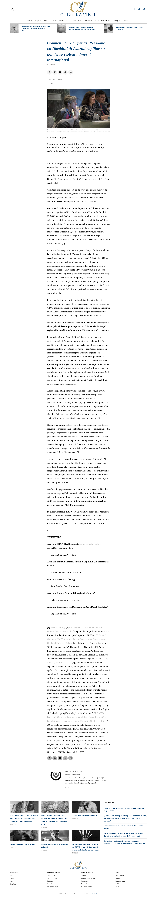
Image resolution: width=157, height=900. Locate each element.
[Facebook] (134, 9)
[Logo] (78, 9)
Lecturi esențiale (120, 875)
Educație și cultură (120, 881)
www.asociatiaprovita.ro (90, 544)
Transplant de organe (52, 887)
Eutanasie (49, 884)
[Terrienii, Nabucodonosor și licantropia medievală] (55, 835)
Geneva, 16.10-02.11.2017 (59, 662)
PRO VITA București (54, 80)
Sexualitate (84, 875)
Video (117, 887)
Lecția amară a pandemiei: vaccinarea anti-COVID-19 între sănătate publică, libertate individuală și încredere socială (85, 847)
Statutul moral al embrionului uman (84, 815)
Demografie (84, 884)
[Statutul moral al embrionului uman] (86, 807)
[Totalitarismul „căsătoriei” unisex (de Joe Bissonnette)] (108, 28)
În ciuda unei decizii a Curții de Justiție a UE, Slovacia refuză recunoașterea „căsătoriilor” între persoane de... (24, 818)
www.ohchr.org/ (57, 627)
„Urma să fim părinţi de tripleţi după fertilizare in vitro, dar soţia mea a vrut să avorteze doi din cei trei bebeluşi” (125, 818)
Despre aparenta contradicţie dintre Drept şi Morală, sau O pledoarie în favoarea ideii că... (36, 28)
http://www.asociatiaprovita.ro (73, 774)
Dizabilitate (56, 64)
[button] (12, 9)
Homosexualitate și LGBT (88, 878)
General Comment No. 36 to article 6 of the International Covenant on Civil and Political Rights (76, 639)
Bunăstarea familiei (86, 887)
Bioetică (49, 64)
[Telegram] (60, 72)
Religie (117, 884)
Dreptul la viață (51, 875)
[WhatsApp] (65, 72)
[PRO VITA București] (56, 779)
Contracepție (84, 881)
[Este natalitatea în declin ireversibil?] (24, 835)
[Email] (70, 72)
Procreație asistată (52, 878)
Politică (118, 878)
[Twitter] (139, 9)
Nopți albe (95, 893)
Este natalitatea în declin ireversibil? (22, 844)
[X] (54, 72)
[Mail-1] (144, 9)
